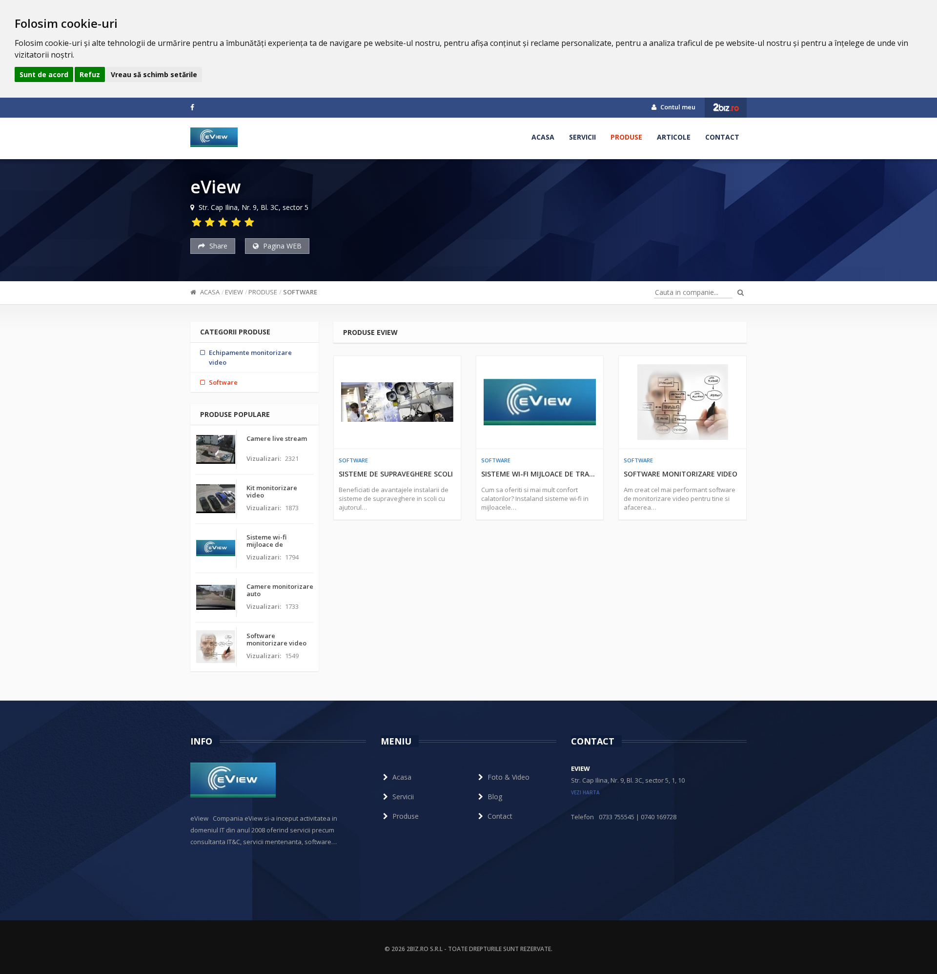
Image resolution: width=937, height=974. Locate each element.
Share (217, 245)
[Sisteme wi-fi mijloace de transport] (539, 402)
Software (300, 292)
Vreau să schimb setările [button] (154, 74)
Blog (495, 796)
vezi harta (585, 792)
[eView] (214, 137)
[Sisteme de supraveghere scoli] (397, 402)
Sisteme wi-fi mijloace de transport (539, 473)
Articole (674, 137)
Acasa (542, 137)
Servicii (582, 137)
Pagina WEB (281, 245)
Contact (722, 137)
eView (234, 292)
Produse (626, 137)
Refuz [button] (90, 74)
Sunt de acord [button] (44, 74)
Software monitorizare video (680, 473)
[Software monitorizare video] (682, 402)
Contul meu (677, 107)
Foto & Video (509, 777)
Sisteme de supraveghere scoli (396, 473)
